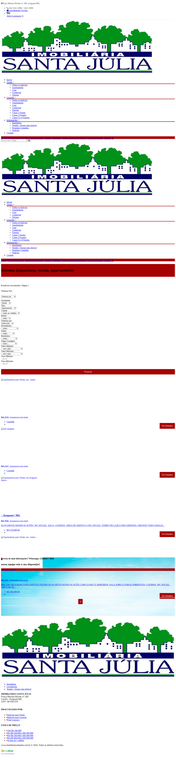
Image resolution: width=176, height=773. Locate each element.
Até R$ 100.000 (14, 730)
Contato (10, 133)
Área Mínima (7, 356)
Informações (12, 120)
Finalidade (5, 300)
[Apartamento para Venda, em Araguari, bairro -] (22, 510)
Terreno (15, 95)
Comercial (16, 92)
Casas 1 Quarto (18, 113)
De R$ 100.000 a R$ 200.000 (20, 733)
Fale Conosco (13, 720)
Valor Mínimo (7, 346)
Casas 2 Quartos (19, 115)
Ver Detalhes (167, 426)
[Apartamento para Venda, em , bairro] (22, 412)
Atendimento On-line (18, 10)
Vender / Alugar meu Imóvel (24, 125)
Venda (10, 82)
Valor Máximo (7, 351)
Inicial (9, 80)
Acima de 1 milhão (15, 740)
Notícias (15, 130)
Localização (12, 686)
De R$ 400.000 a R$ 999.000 (20, 738)
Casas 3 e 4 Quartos (20, 117)
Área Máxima (7, 361)
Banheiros (5, 336)
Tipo (3, 305)
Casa (14, 90)
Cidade (4, 310)
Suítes (3, 331)
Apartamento (17, 87)
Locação (11, 97)
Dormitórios (6, 326)
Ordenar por (6, 321)
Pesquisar (88, 372)
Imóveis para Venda (15, 137)
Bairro (4, 315)
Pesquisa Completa (20, 128)
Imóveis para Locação (34, 137)
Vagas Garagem (8, 341)
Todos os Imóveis (19, 85)
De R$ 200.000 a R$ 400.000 (20, 735)
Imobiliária (16, 123)
